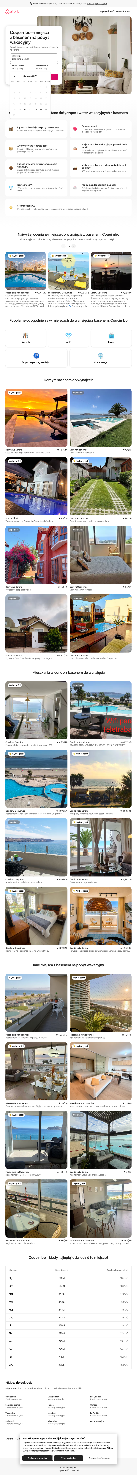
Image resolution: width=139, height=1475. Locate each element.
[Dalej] (73, 246)
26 (25, 109)
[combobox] (34, 59)
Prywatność (64, 1470)
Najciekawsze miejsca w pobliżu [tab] (68, 1388)
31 (14, 115)
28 (35, 109)
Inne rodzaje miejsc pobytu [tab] (37, 1388)
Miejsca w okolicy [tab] (13, 1388)
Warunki (75, 1470)
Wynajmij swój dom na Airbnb (115, 11)
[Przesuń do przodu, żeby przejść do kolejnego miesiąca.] (46, 76)
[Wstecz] (63, 246)
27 (30, 109)
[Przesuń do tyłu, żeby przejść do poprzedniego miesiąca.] (14, 76)
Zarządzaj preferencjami (99, 1458)
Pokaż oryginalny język (97, 3)
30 (46, 109)
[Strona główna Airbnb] (12, 11)
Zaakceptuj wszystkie (37, 1458)
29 (41, 109)
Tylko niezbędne (68, 1458)
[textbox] (22, 68)
